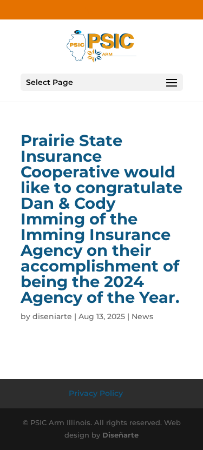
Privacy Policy (96, 393)
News (142, 316)
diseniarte (52, 316)
